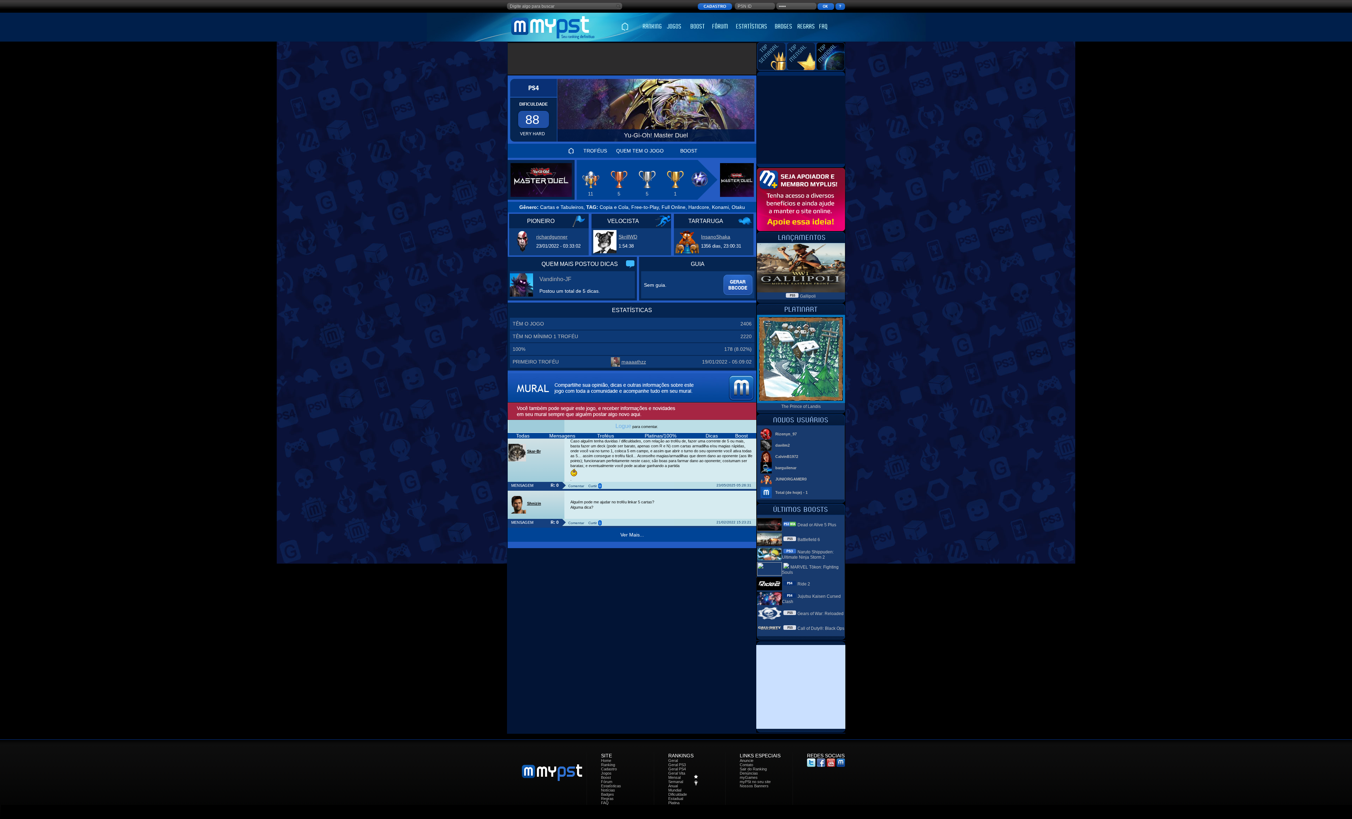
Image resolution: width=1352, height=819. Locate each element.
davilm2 (782, 445)
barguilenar (785, 468)
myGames (749, 777)
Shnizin (534, 503)
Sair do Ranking (753, 769)
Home (606, 760)
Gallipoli (808, 296)
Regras (607, 798)
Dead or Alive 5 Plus (816, 524)
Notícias (608, 790)
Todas (523, 436)
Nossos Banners (754, 786)
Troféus (605, 436)
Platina (674, 803)
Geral (673, 760)
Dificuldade (677, 794)
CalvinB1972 (786, 456)
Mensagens (562, 436)
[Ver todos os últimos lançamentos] (800, 241)
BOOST (688, 151)
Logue (623, 426)
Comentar (576, 486)
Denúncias (749, 773)
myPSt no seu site (755, 782)
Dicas (712, 436)
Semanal (675, 782)
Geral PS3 (677, 765)
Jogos (606, 773)
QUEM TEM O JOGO (640, 151)
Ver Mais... (632, 535)
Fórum (606, 782)
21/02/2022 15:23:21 (733, 522)
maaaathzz (633, 362)
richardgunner (552, 237)
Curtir (592, 486)
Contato (746, 765)
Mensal (674, 777)
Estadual (675, 798)
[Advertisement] (632, 59)
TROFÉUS (595, 151)
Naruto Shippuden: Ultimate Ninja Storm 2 (808, 555)
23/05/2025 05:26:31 (733, 485)
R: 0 (555, 485)
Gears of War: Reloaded (820, 613)
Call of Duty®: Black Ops (820, 628)
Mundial (674, 790)
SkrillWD (628, 237)
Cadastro (609, 769)
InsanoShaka (715, 237)
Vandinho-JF (555, 279)
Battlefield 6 (808, 539)
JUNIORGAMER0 (791, 479)
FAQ (605, 803)
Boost (741, 436)
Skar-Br (534, 451)
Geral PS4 (677, 769)
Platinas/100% (660, 436)
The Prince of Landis (801, 406)
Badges (607, 794)
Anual (673, 786)
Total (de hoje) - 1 (791, 492)
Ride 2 (803, 584)
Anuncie (746, 760)
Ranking (608, 765)
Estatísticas (611, 786)
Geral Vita (676, 773)
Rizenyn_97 (786, 434)
